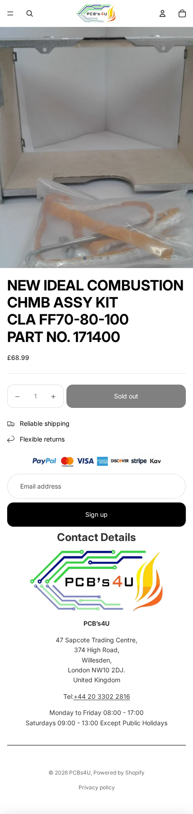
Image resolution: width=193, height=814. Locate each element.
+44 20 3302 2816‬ (102, 696)
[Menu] (10, 13)
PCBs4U (80, 772)
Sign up (96, 514)
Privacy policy (97, 787)
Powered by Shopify (119, 772)
